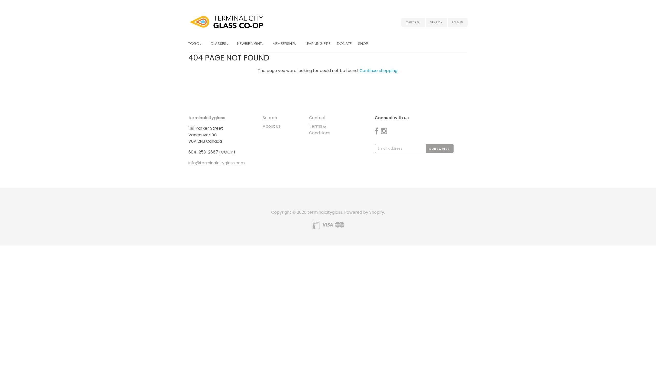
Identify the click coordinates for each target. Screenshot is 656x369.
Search (270, 118)
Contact (317, 118)
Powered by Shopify (364, 212)
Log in (457, 22)
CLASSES (218, 43)
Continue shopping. (379, 71)
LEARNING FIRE (317, 43)
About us (271, 126)
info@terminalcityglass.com (216, 163)
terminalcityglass (206, 118)
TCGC (193, 43)
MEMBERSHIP (284, 43)
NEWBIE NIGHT (249, 43)
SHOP (363, 43)
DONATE (344, 43)
